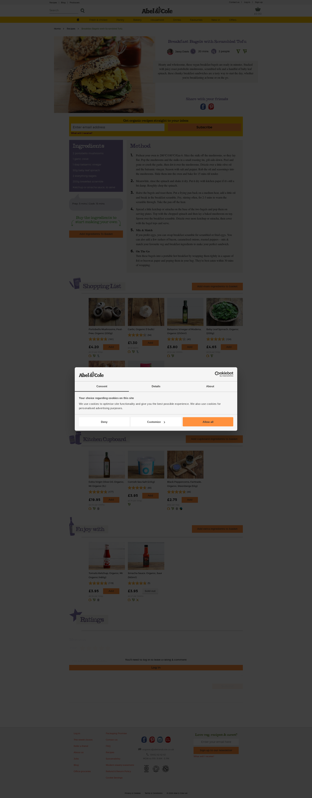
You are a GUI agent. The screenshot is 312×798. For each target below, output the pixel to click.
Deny (104, 421)
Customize (154, 421)
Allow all (208, 421)
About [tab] (210, 386)
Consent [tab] (101, 386)
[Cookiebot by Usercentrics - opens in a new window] (217, 374)
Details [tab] (156, 386)
